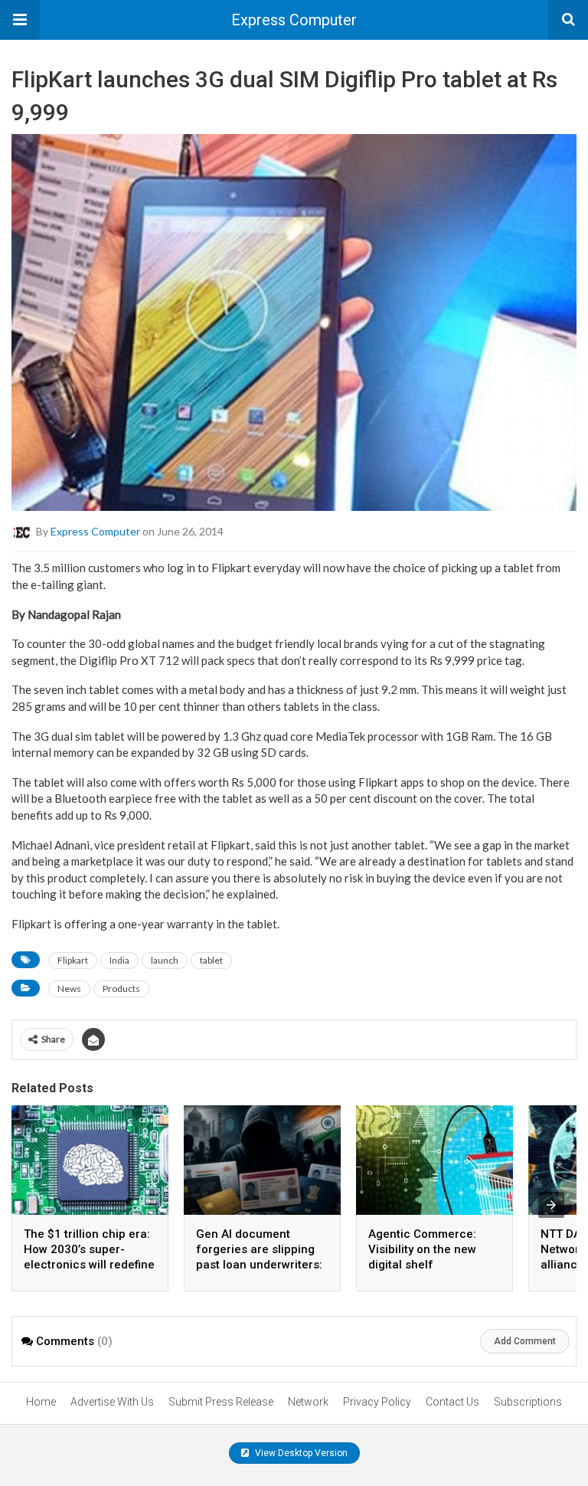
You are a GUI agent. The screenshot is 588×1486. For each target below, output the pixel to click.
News (69, 988)
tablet (211, 960)
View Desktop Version (300, 1453)
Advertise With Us (112, 1402)
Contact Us (452, 1402)
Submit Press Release (220, 1402)
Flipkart (72, 960)
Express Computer (294, 20)
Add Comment (525, 1341)
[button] (20, 20)
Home (41, 1402)
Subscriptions (528, 1402)
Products (121, 988)
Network (308, 1402)
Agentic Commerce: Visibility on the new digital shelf (422, 1249)
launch (164, 960)
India (119, 960)
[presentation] (551, 1205)
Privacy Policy (377, 1402)
